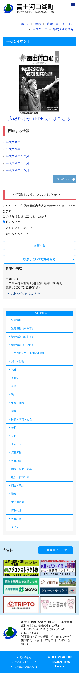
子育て (15, 378)
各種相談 (16, 460)
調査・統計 (17, 485)
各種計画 (16, 518)
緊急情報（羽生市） (22, 328)
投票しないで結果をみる (39, 259)
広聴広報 (16, 452)
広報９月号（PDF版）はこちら (39, 118)
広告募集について (55, 550)
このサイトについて (25, 662)
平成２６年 (13, 142)
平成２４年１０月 (17, 170)
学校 (13, 427)
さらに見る (64, 179)
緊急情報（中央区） (22, 344)
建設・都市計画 (20, 477)
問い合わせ (26, 657)
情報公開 (16, 510)
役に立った (13, 221)
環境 (13, 411)
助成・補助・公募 (21, 468)
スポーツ (16, 444)
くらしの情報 (39, 313)
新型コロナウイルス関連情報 (28, 353)
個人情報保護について (26, 666)
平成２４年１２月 (17, 156)
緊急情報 (16, 320)
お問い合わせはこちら (26, 293)
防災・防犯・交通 (21, 419)
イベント (16, 526)
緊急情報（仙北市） (22, 336)
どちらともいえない (19, 227)
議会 (13, 493)
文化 (13, 435)
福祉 (13, 369)
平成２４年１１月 (17, 163)
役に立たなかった (17, 233)
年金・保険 (17, 402)
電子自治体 (17, 502)
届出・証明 (17, 361)
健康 (13, 386)
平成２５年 (13, 149)
